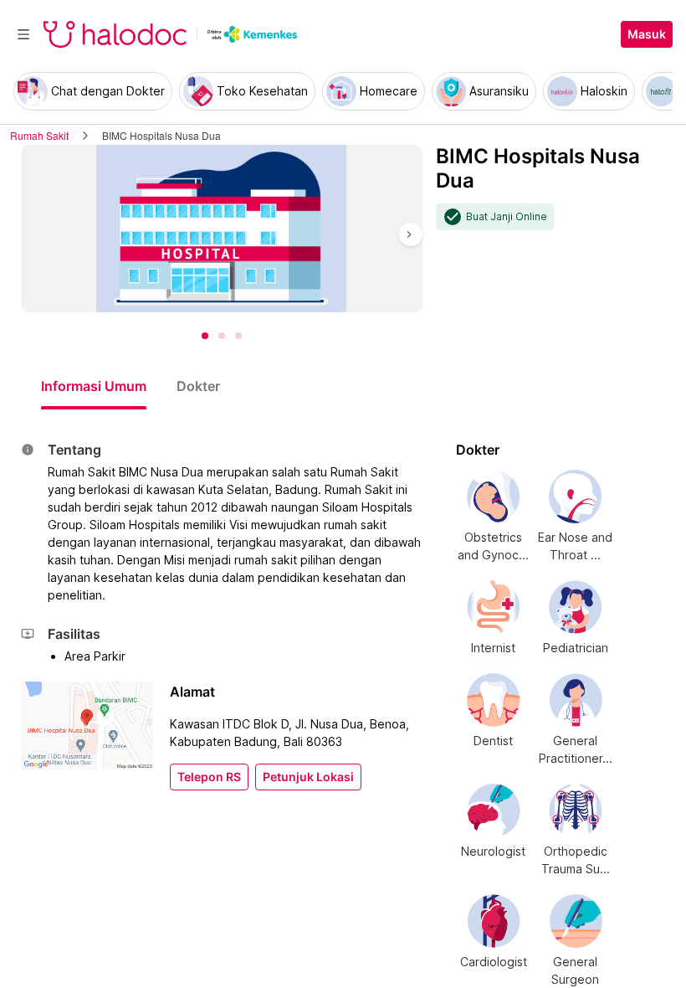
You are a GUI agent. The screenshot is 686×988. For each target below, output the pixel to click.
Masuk (646, 34)
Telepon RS (209, 777)
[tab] (93, 386)
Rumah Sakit (39, 135)
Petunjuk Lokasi (308, 777)
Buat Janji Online (506, 217)
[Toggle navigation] (23, 34)
